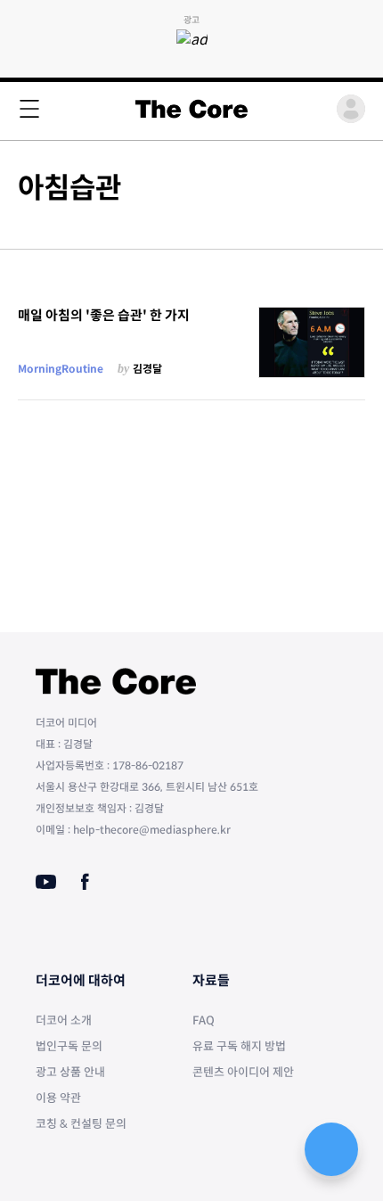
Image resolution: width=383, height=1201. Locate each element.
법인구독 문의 (69, 1046)
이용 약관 (58, 1098)
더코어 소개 (64, 1020)
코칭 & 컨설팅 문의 (81, 1124)
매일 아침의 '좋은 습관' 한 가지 (104, 315)
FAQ (203, 1020)
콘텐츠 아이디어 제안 (243, 1072)
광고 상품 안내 (70, 1072)
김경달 (147, 368)
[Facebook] (85, 882)
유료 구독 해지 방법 (239, 1046)
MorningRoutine (60, 368)
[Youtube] (46, 882)
